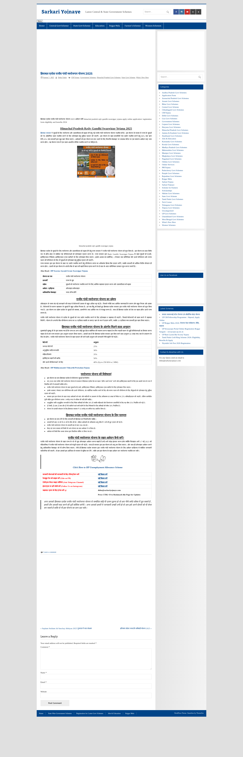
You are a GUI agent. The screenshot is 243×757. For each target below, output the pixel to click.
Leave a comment (50, 552)
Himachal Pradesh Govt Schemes (108, 78)
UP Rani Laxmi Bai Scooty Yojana (175, 334)
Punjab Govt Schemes (170, 173)
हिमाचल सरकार (45, 133)
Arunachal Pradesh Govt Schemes (175, 98)
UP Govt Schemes (169, 214)
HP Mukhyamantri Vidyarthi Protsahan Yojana (70, 368)
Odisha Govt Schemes (170, 162)
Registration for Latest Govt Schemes (89, 713)
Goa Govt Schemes (169, 118)
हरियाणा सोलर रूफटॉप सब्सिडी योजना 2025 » (136, 628)
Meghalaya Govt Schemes (172, 156)
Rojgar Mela (114, 26)
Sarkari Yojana (167, 182)
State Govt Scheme (81, 26)
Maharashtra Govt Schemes (173, 150)
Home (42, 26)
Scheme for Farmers (170, 188)
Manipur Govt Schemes (171, 153)
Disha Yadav (62, 78)
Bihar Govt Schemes (170, 104)
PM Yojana (166, 167)
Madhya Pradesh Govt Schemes (174, 147)
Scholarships (167, 191)
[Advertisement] (95, 52)
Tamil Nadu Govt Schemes (172, 199)
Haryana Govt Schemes (171, 127)
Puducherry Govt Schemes (172, 170)
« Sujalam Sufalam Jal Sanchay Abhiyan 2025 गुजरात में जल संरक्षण (66, 628)
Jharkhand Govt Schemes (172, 136)
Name (43, 673)
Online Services (168, 164)
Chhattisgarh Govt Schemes (173, 110)
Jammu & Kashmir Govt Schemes (175, 133)
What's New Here (142, 78)
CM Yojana (75, 78)
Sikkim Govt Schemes (170, 193)
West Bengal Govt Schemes (173, 219)
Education (100, 26)
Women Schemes (153, 26)
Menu (40, 21)
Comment (45, 647)
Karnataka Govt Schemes (172, 141)
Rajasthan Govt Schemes (172, 176)
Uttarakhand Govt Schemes (173, 216)
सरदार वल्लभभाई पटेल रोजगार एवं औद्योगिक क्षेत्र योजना (181, 314)
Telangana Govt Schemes (172, 205)
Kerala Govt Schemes (170, 144)
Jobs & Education (169, 139)
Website (43, 692)
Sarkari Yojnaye (61, 11)
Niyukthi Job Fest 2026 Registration (176, 343)
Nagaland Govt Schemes (171, 159)
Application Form (169, 95)
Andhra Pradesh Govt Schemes (174, 93)
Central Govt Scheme (59, 26)
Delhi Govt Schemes (170, 116)
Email (43, 682)
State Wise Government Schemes (60, 713)
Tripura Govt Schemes (171, 208)
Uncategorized (168, 211)
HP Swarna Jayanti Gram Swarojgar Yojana (69, 271)
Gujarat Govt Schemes (171, 124)
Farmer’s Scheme (133, 26)
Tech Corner (167, 202)
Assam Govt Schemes (170, 101)
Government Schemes (88, 78)
